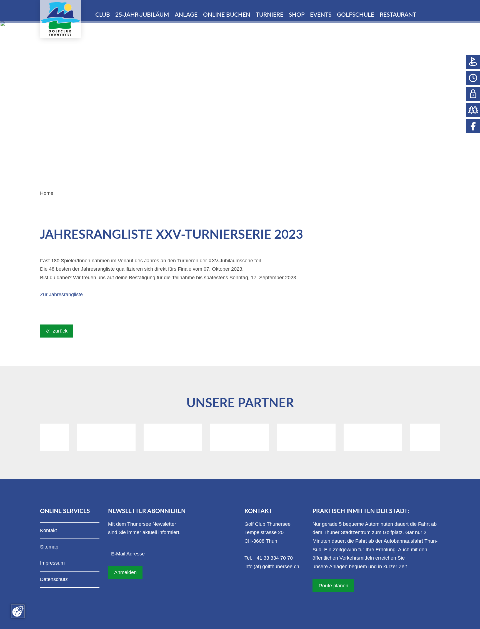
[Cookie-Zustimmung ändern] (17, 611)
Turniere (269, 15)
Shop (297, 15)
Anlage (186, 15)
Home (46, 193)
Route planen (333, 585)
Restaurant (398, 15)
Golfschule (355, 15)
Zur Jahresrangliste (61, 294)
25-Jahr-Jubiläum (142, 15)
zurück (59, 331)
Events (320, 15)
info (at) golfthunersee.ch (271, 566)
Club (102, 15)
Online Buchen (226, 15)
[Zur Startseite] (60, 19)
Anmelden (125, 572)
